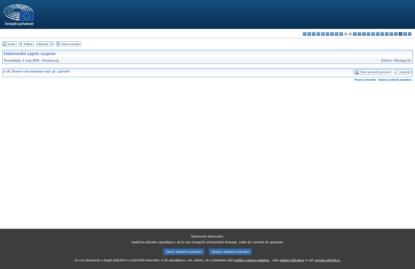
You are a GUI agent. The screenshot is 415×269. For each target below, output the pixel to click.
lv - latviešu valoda (359, 34)
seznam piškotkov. (328, 260)
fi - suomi (405, 34)
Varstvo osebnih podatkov (394, 79)
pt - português (387, 34)
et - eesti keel (327, 34)
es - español (309, 34)
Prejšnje (28, 44)
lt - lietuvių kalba (364, 34)
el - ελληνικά (332, 34)
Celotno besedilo (70, 44)
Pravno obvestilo (365, 79)
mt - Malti (373, 34)
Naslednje (43, 44)
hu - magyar (368, 34)
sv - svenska (409, 34)
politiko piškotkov (292, 260)
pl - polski (382, 34)
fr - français (341, 34)
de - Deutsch (323, 34)
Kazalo (11, 44)
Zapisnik (404, 72)
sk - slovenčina (396, 34)
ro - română (391, 34)
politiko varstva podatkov (252, 260)
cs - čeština (314, 34)
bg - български (304, 34)
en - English (336, 34)
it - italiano (355, 34)
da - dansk (318, 34)
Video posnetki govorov (375, 72)
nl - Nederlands (377, 34)
